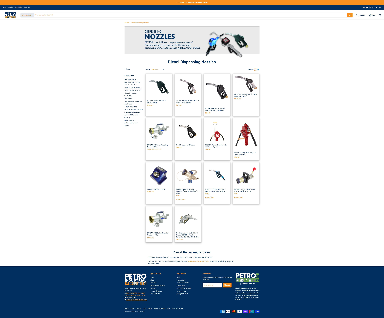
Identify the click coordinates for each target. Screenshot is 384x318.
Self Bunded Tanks (130, 79)
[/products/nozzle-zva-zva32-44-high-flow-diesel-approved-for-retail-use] (246, 83)
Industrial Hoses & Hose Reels (133, 109)
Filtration (129, 96)
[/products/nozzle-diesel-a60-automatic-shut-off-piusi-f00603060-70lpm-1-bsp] (159, 87)
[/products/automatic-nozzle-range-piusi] (217, 90)
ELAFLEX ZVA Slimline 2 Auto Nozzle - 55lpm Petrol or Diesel (215, 190)
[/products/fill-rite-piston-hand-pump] (217, 131)
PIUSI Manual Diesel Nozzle (185, 145)
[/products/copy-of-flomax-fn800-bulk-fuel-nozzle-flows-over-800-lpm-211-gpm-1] (159, 175)
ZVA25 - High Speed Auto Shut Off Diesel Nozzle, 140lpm (187, 101)
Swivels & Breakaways (131, 123)
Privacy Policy (181, 285)
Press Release (181, 280)
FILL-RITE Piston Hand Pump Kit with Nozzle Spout (215, 146)
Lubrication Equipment (133, 112)
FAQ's (178, 277)
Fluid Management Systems (133, 101)
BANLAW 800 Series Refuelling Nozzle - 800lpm (157, 146)
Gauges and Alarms (130, 106)
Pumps (128, 117)
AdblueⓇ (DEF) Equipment (132, 87)
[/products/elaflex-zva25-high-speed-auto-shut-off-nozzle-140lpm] (188, 87)
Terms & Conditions (183, 283)
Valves (126, 126)
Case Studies (18, 7)
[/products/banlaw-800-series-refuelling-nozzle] (159, 131)
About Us (10, 7)
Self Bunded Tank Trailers (132, 82)
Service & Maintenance (157, 285)
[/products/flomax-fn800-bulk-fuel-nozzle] (188, 175)
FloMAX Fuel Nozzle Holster (156, 189)
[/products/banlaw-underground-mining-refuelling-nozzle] (246, 175)
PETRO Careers (155, 294)
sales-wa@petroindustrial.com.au (136, 300)
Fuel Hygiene (128, 104)
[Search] (349, 15)
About (152, 280)
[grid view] (255, 69)
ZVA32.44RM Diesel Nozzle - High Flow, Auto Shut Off (245, 95)
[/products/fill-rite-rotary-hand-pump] (246, 135)
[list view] (258, 69)
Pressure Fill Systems (131, 115)
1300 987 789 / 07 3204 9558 (135, 293)
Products (153, 283)
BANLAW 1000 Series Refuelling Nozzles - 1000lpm (157, 234)
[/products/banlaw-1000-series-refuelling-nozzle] (159, 219)
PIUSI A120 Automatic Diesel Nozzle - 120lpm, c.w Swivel (215, 109)
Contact (153, 288)
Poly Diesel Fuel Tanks (131, 85)
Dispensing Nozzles (130, 93)
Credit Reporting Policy (184, 288)
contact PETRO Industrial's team (198, 261)
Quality (156, 308)
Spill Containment (129, 120)
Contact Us (27, 7)
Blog (168, 308)
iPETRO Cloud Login (156, 291)
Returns (162, 308)
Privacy (150, 308)
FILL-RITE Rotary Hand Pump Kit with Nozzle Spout (245, 154)
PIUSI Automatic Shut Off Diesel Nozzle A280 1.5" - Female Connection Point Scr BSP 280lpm (187, 235)
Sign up (227, 285)
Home (4, 7)
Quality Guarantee (182, 294)
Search (126, 308)
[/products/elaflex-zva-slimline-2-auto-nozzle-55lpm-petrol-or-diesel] (217, 175)
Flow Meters (128, 98)
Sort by (148, 69)
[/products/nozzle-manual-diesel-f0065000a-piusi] (188, 131)
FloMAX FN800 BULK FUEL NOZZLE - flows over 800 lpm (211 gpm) (187, 191)
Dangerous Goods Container (133, 90)
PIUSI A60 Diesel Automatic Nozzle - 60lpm (156, 101)
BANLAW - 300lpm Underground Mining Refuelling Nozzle (244, 190)
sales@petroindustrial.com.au (135, 295)
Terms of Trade (181, 291)
